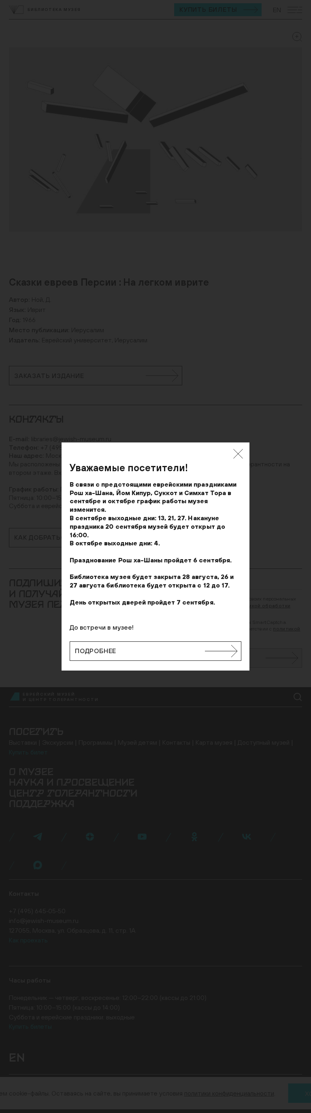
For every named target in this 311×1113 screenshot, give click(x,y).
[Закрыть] (238, 454)
